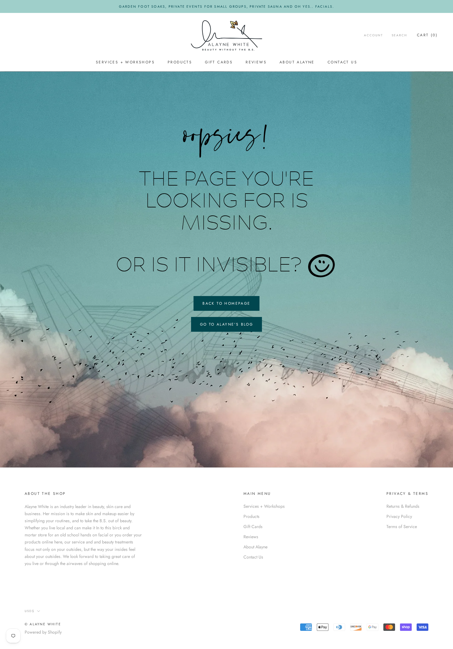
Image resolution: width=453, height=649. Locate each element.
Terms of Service (401, 526)
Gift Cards (219, 62)
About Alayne (297, 62)
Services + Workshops (125, 62)
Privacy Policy (399, 516)
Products (180, 62)
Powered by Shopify (43, 632)
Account (373, 35)
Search (399, 35)
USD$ (30, 611)
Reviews (256, 62)
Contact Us (342, 62)
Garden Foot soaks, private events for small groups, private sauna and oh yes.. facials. (226, 6)
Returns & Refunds (402, 506)
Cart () (427, 35)
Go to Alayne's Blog (226, 324)
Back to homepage (226, 303)
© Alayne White (43, 624)
